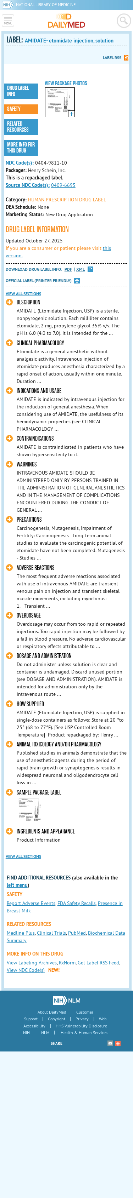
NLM (45, 1032)
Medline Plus (21, 933)
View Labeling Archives (32, 962)
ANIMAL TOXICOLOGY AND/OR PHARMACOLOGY (59, 744)
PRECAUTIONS (29, 519)
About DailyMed (52, 1012)
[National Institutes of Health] (9, 4)
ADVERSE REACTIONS (36, 568)
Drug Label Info (18, 91)
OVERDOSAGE (29, 615)
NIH (26, 1032)
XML (80, 269)
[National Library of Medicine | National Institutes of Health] (66, 1000)
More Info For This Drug (21, 147)
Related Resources (18, 126)
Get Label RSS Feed (98, 962)
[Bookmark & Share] (118, 1043)
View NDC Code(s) (26, 970)
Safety (14, 109)
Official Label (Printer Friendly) (39, 280)
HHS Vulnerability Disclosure (81, 1025)
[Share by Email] (110, 1043)
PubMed (77, 933)
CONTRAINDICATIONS (35, 438)
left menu (17, 885)
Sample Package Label (39, 792)
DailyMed (66, 20)
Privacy (82, 1018)
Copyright (56, 1018)
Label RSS (112, 58)
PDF (68, 269)
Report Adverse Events (31, 903)
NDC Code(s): (20, 163)
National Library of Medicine (46, 4)
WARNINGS (27, 464)
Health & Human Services (84, 1032)
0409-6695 (63, 185)
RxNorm (67, 962)
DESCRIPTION (28, 302)
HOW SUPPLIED (30, 704)
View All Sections (23, 294)
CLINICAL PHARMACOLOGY (40, 343)
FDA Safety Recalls (76, 903)
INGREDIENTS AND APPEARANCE (46, 831)
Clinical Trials (51, 933)
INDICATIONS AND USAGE (39, 391)
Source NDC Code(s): (28, 185)
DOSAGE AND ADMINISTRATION (44, 656)
